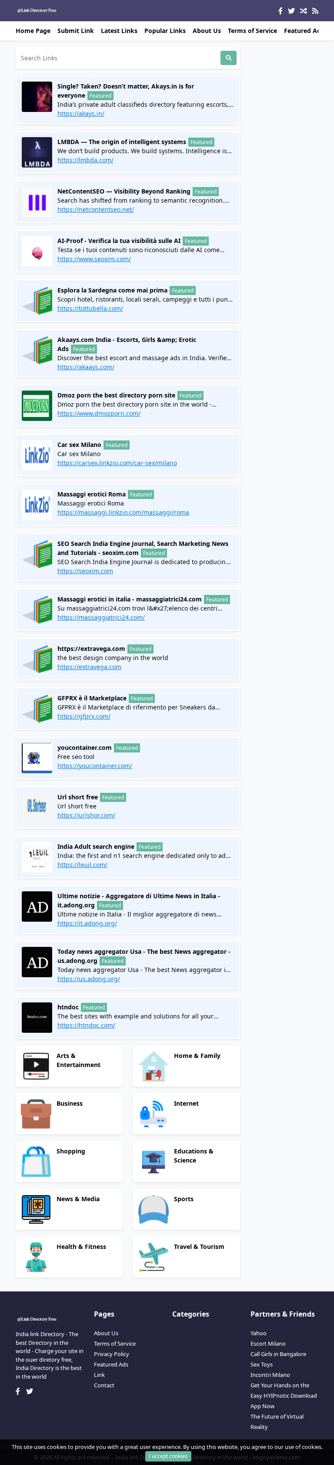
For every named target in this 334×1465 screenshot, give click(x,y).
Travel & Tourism (199, 1246)
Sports (184, 1199)
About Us (207, 30)
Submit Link (75, 30)
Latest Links (119, 30)
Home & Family (197, 1055)
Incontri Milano (270, 1375)
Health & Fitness (81, 1246)
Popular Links (165, 30)
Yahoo (258, 1333)
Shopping (71, 1151)
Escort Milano (268, 1343)
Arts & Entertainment (78, 1060)
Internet (186, 1103)
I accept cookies (168, 1456)
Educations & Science (194, 1155)
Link (99, 1375)
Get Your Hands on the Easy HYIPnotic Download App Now (283, 1395)
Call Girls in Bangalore (278, 1354)
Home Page (33, 30)
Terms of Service (252, 30)
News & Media (78, 1199)
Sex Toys (261, 1364)
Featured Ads (304, 30)
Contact (104, 1385)
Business (70, 1103)
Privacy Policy (111, 1354)
